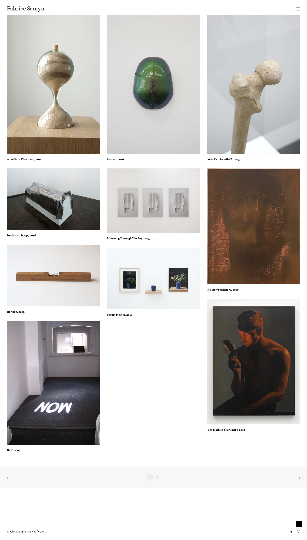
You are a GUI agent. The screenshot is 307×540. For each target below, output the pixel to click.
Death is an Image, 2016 (21, 235)
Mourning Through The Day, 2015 (128, 238)
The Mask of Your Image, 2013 (226, 429)
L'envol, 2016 (115, 159)
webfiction (38, 531)
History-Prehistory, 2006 (223, 289)
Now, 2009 (13, 450)
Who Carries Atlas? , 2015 (223, 159)
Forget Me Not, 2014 (119, 314)
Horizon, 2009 (15, 312)
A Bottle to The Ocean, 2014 (24, 159)
